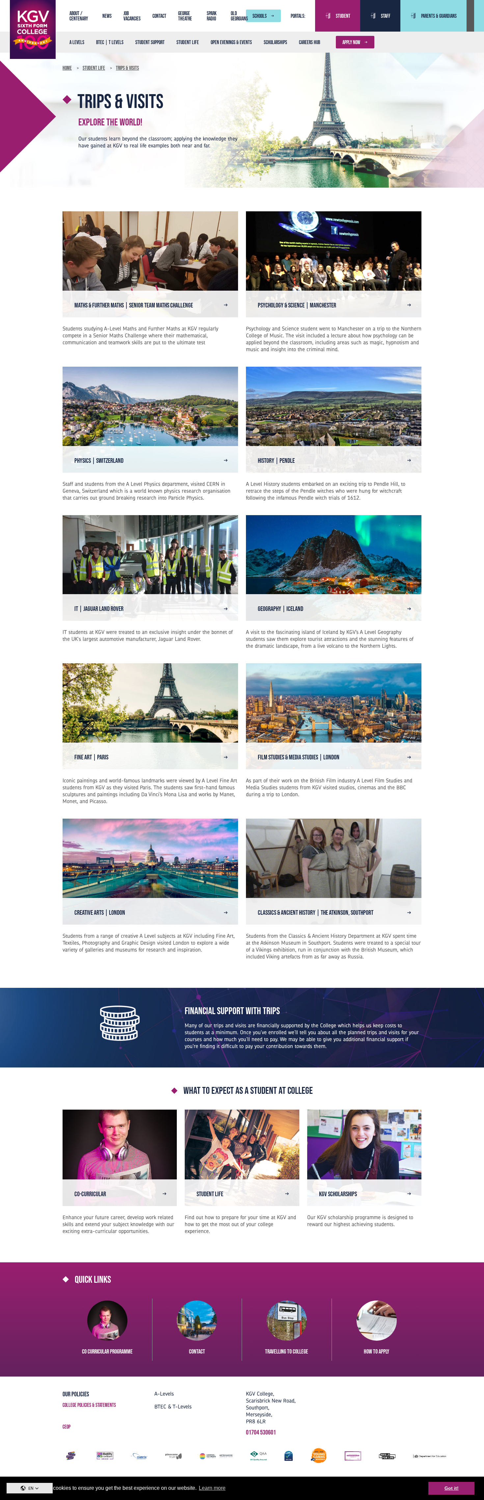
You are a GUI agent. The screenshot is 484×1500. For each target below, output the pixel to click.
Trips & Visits (127, 68)
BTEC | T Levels (109, 42)
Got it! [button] (451, 1488)
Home (67, 68)
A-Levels (164, 1393)
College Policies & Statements (89, 1405)
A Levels (76, 42)
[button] (30, 1488)
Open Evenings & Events (231, 42)
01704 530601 (261, 1432)
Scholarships (275, 42)
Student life (187, 42)
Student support (150, 42)
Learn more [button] (212, 1488)
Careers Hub (309, 42)
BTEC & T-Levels (173, 1406)
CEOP (66, 1427)
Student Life (94, 68)
